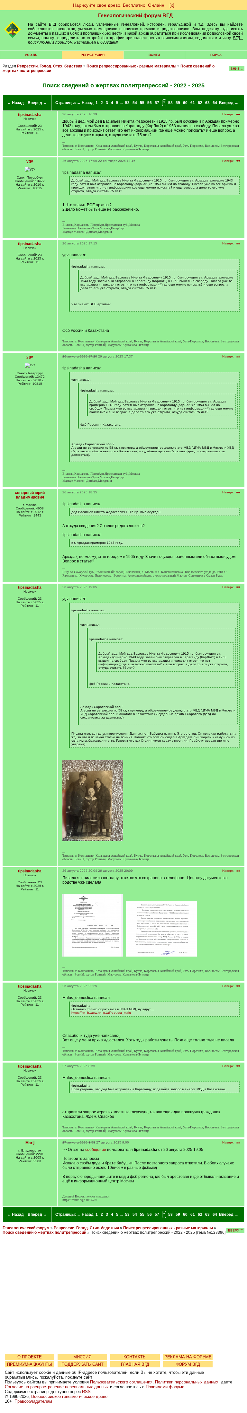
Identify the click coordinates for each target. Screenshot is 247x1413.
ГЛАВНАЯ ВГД (135, 1364)
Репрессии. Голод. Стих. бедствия (49, 66)
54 (135, 103)
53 (127, 103)
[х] (171, 5)
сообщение (95, 1149)
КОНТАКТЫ (135, 1357)
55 (142, 103)
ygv (29, 161)
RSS (86, 1391)
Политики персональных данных (186, 1382)
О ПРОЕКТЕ (29, 1357)
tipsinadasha (29, 114)
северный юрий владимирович (30, 494)
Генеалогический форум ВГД (135, 15)
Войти (154, 55)
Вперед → (37, 103)
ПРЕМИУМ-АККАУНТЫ (29, 1364)
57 (157, 103)
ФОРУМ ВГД (188, 1364)
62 (200, 103)
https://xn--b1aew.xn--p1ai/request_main (101, 1012)
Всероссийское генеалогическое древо (69, 1396)
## (238, 114)
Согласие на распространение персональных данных (57, 1386)
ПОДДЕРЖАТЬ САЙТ (82, 1364)
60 (185, 103)
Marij (29, 1143)
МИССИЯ (82, 1357)
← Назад (15, 103)
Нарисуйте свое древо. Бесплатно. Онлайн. (119, 5)
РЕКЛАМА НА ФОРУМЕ (188, 1357)
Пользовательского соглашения (121, 1382)
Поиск (216, 55)
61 (192, 103)
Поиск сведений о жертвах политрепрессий (45, 1232)
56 (149, 103)
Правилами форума (165, 1386)
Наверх (227, 114)
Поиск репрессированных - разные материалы (132, 66)
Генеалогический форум (26, 1228)
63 (207, 103)
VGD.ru (31, 55)
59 (178, 103)
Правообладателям (33, 1401)
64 (215, 103)
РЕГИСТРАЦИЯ (93, 55)
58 (170, 103)
